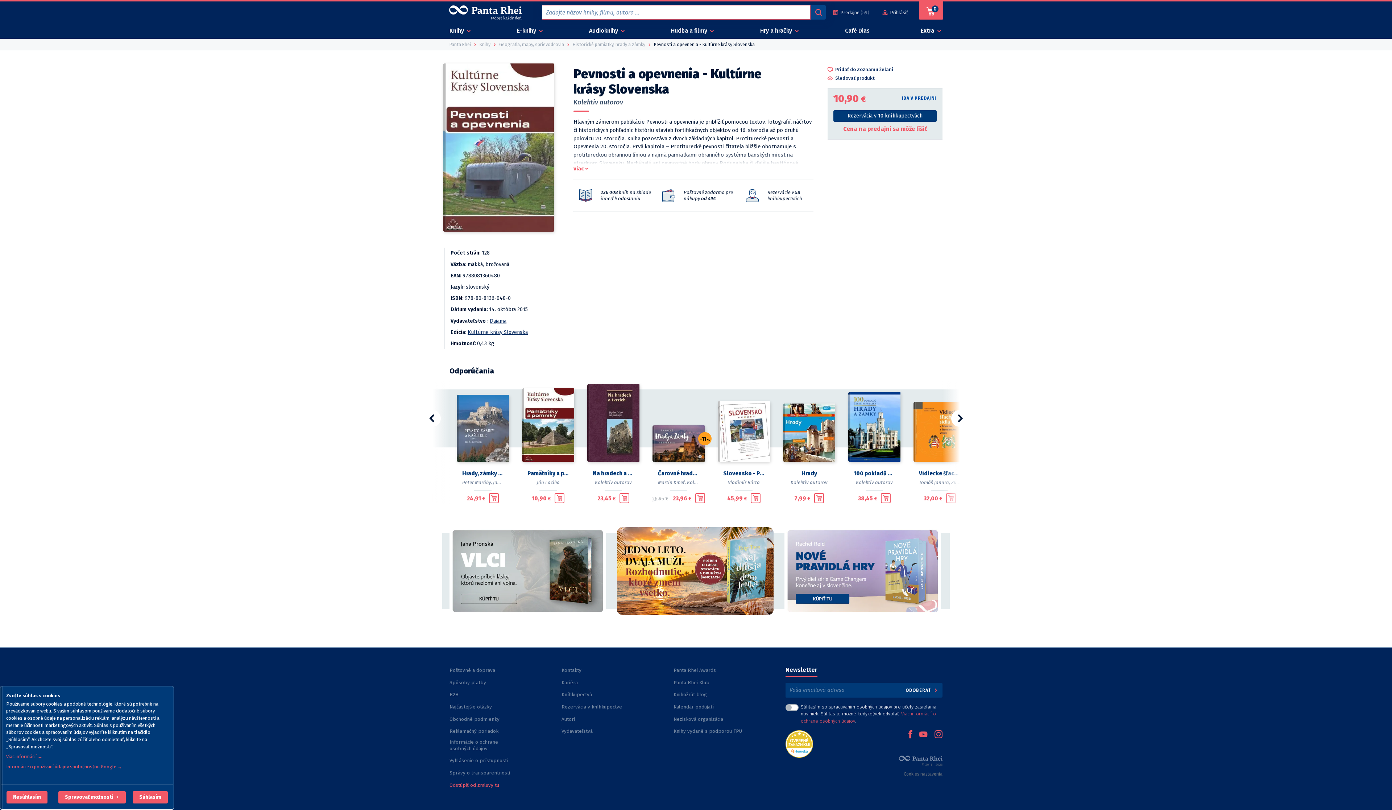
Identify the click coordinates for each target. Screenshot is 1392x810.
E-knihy (527, 30)
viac (578, 168)
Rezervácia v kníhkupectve (592, 707)
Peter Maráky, (477, 482)
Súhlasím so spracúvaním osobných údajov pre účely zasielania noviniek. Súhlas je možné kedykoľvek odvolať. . (868, 713)
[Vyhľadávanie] (818, 12)
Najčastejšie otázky (471, 707)
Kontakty (571, 670)
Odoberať (919, 690)
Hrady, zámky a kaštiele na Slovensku (483, 473)
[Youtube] (923, 735)
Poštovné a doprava (472, 670)
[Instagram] (938, 735)
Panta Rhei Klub (691, 682)
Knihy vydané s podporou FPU (708, 731)
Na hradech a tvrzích (613, 473)
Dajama (498, 321)
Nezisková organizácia (698, 719)
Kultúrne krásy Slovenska (498, 332)
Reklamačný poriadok (474, 731)
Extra (928, 30)
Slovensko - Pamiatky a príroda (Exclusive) (744, 473)
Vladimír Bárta (744, 482)
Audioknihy (604, 30)
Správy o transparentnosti (480, 773)
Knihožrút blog (690, 694)
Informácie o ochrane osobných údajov (474, 745)
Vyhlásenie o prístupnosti (479, 760)
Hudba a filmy (690, 30)
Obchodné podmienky (475, 719)
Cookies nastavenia (923, 774)
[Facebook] (910, 735)
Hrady (809, 473)
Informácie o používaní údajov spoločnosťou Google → (64, 766)
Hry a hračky (777, 30)
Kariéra (570, 682)
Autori (568, 719)
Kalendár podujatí (694, 707)
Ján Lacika (548, 482)
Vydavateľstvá (577, 731)
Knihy (457, 30)
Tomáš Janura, (934, 482)
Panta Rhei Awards (695, 670)
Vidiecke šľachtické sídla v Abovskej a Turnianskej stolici (939, 473)
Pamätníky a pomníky (548, 473)
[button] (27, 797)
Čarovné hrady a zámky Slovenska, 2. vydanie (678, 473)
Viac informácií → (24, 756)
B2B (454, 694)
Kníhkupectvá (577, 694)
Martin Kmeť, (672, 482)
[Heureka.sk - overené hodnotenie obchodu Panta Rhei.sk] (799, 743)
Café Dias (857, 30)
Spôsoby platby (468, 682)
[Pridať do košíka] (494, 498)
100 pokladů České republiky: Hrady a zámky (874, 473)
